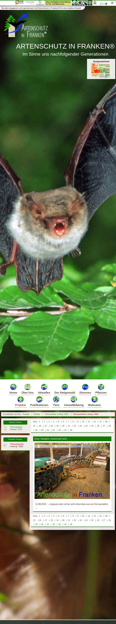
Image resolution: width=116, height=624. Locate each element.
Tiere (56, 405)
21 (69, 426)
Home (13, 392)
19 (57, 426)
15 (34, 426)
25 (92, 426)
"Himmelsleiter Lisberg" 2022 (56, 414)
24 (86, 426)
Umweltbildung (74, 405)
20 (63, 426)
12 (95, 422)
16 (40, 426)
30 (42, 430)
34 (65, 430)
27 (104, 426)
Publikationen (39, 405)
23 (81, 426)
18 (52, 426)
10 (83, 422)
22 (75, 426)
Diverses (85, 392)
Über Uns (28, 392)
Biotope (37, 414)
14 (106, 422)
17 (46, 426)
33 (60, 430)
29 (36, 430)
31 (48, 430)
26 (98, 426)
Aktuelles (44, 392)
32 (54, 430)
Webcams (94, 405)
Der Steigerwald (65, 392)
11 (89, 422)
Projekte (20, 405)
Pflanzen (101, 392)
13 (100, 422)
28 (110, 426)
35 (71, 430)
